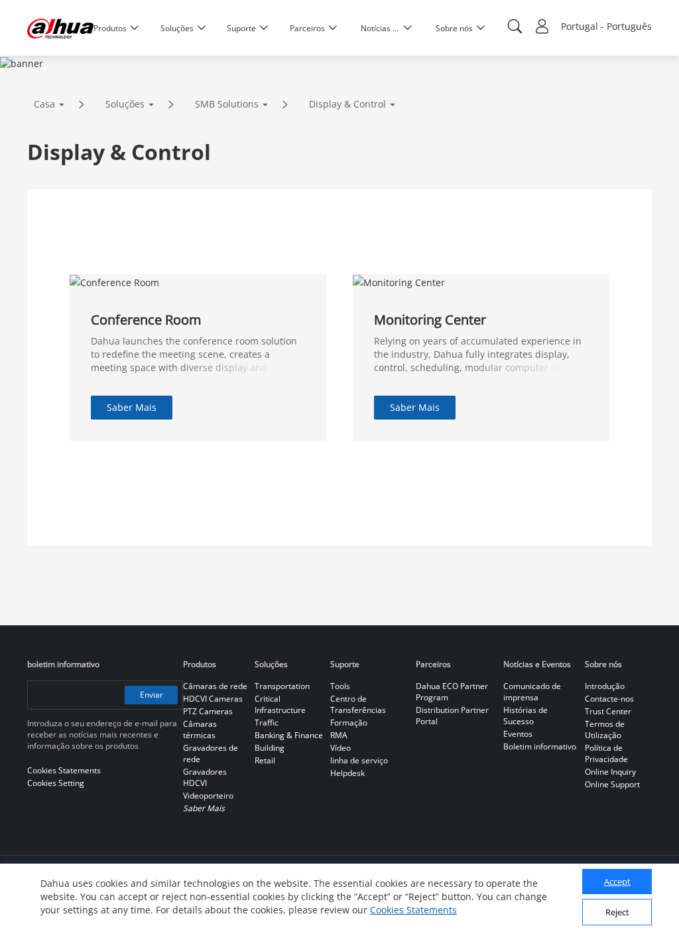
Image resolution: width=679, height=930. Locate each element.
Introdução (605, 686)
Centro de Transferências (358, 704)
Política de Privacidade (606, 753)
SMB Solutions (227, 104)
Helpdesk (347, 773)
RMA (338, 735)
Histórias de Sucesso (525, 715)
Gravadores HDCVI (205, 777)
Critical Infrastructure (280, 704)
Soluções (125, 104)
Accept (617, 882)
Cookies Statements (413, 909)
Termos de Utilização (605, 729)
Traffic (266, 722)
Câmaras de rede (215, 686)
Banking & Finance (289, 735)
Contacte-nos (609, 698)
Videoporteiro (208, 795)
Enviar (151, 694)
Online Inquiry (610, 771)
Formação (348, 722)
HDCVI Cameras (213, 698)
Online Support (612, 784)
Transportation (282, 686)
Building (269, 747)
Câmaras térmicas (200, 729)
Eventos (517, 733)
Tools (340, 686)
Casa (44, 104)
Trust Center (608, 711)
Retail (265, 760)
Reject (617, 912)
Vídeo (340, 747)
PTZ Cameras (208, 711)
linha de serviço (359, 760)
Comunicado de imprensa (532, 691)
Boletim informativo (539, 746)
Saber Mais (131, 407)
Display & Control (347, 104)
